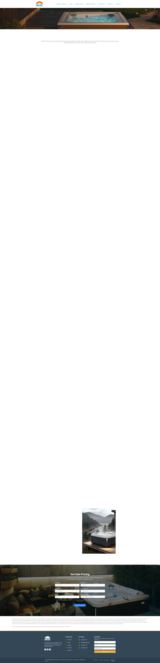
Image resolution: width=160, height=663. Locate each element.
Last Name (83, 582)
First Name (57, 582)
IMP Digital (77, 659)
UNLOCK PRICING (80, 605)
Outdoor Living (79, 4)
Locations (110, 4)
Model (56, 594)
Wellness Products (61, 4)
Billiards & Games (90, 4)
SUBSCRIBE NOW (105, 651)
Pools (70, 4)
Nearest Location (84, 594)
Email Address (58, 588)
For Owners (101, 4)
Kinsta (46, 661)
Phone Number (84, 588)
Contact (118, 4)
